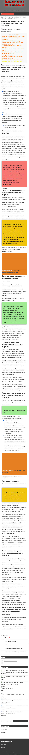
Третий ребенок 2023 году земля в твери (16, 651)
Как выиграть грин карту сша (13, 644)
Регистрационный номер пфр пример (15, 676)
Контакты (3, 732)
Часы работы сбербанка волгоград (15, 694)
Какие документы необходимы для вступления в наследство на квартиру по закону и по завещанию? (13, 38)
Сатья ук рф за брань (11, 641)
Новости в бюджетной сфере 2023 (14, 648)
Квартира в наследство (7, 55)
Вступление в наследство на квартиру (11, 41)
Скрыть (16, 34)
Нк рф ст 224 (9, 688)
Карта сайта (4, 729)
